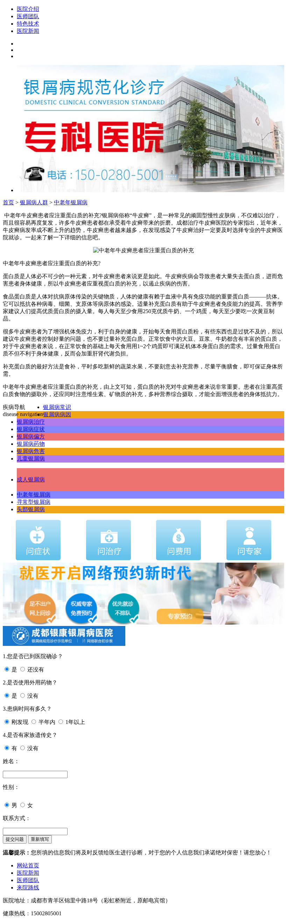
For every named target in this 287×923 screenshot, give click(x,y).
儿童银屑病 (31, 458)
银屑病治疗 (31, 422)
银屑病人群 (34, 202)
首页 (8, 202)
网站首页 (28, 865)
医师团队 (28, 16)
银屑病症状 (31, 429)
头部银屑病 (31, 509)
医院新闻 (28, 31)
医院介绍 (28, 9)
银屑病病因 (57, 414)
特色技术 (28, 24)
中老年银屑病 (71, 202)
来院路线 (28, 887)
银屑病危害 (31, 451)
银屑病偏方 (31, 436)
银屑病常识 (57, 407)
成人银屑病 (31, 479)
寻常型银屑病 (33, 502)
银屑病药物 (31, 444)
